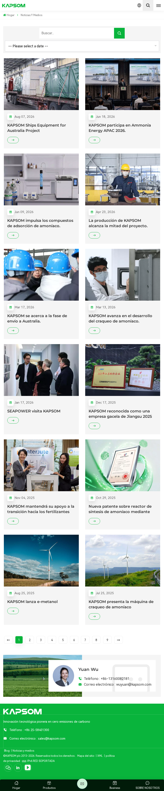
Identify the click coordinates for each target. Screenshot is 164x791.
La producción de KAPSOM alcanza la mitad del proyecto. (118, 223)
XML (100, 755)
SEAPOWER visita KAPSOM (33, 411)
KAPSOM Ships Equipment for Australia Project (36, 128)
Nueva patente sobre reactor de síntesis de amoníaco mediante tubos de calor (120, 509)
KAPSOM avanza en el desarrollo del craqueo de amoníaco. (120, 318)
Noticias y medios (23, 750)
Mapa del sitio (86, 755)
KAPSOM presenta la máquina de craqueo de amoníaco (121, 604)
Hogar (11, 15)
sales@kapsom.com (51, 738)
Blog (7, 750)
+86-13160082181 (115, 679)
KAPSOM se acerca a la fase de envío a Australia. (37, 318)
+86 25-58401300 (36, 730)
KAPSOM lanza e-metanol (32, 601)
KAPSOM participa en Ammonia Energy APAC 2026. (120, 128)
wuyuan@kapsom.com (133, 684)
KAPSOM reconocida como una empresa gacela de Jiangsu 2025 (120, 414)
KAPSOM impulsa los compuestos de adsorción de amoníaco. (40, 223)
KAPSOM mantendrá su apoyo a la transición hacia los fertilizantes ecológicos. (40, 509)
